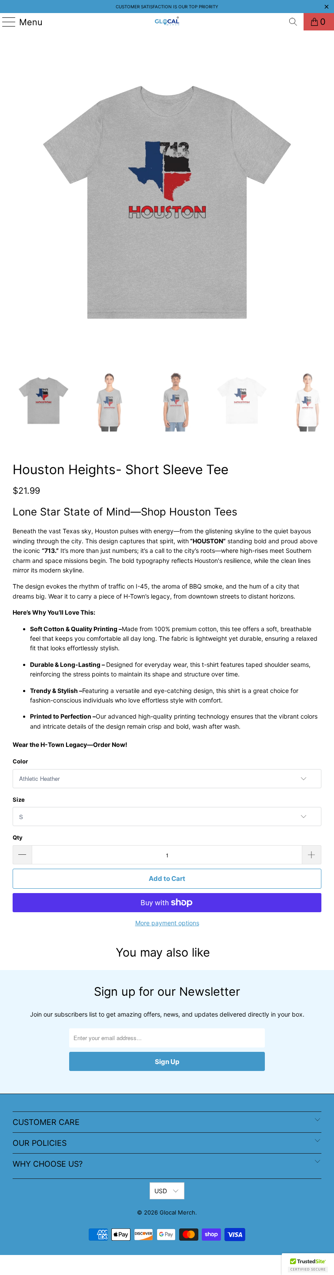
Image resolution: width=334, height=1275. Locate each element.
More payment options (167, 923)
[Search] (293, 21)
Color (20, 761)
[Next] (315, 202)
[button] (308, 1264)
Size (19, 799)
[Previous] (19, 202)
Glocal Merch (177, 1212)
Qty (18, 837)
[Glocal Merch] (167, 21)
